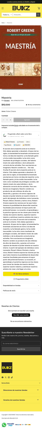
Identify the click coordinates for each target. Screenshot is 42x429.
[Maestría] (21, 57)
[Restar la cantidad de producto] (3, 120)
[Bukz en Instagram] (9, 377)
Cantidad (5, 116)
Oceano (7, 100)
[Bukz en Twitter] (5, 377)
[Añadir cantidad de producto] (10, 120)
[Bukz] (21, 8)
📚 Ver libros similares (21, 274)
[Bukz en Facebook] (2, 377)
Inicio (3, 23)
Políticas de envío (21, 291)
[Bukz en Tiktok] (12, 377)
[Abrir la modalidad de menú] (3, 8)
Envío (16, 125)
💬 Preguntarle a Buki (21, 279)
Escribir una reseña (21, 315)
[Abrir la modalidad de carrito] (39, 8)
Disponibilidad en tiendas (21, 285)
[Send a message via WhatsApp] (4, 425)
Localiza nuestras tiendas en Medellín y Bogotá (21, 2)
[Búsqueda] (38, 15)
